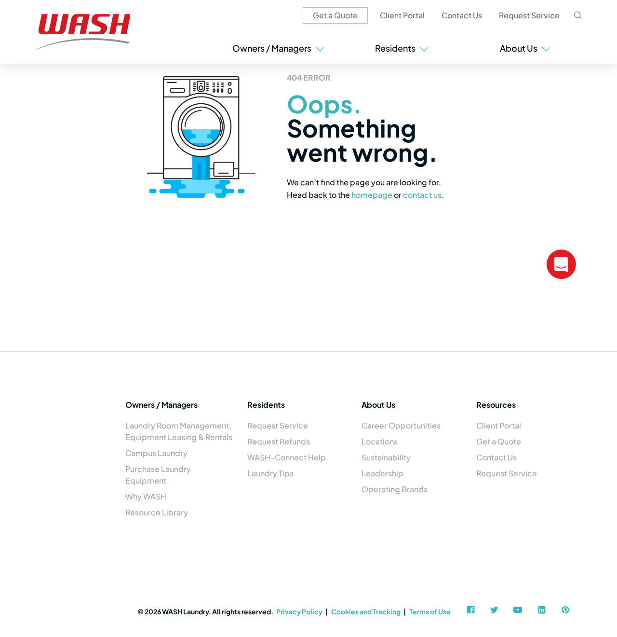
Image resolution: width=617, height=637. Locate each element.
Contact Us (462, 15)
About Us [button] (520, 48)
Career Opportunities (401, 425)
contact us (422, 195)
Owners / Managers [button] (273, 48)
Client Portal (402, 15)
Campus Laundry (156, 453)
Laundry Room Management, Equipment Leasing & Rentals (178, 431)
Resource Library (156, 512)
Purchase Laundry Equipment (158, 474)
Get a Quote (335, 15)
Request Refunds (278, 441)
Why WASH (145, 496)
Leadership (382, 473)
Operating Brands (395, 489)
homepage (371, 195)
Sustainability (386, 457)
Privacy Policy (299, 611)
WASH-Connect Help (286, 457)
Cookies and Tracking (366, 611)
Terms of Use (430, 611)
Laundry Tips (270, 473)
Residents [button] (396, 48)
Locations (380, 441)
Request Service (529, 15)
